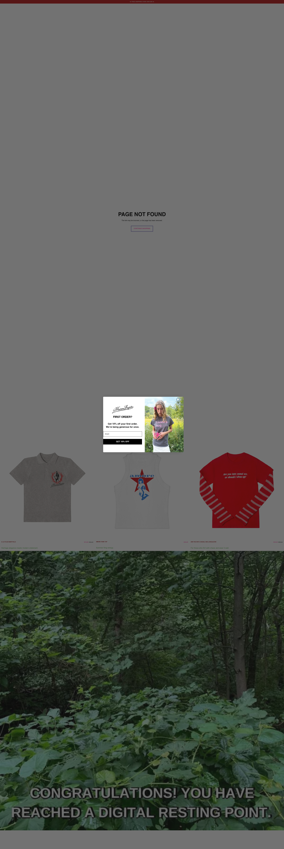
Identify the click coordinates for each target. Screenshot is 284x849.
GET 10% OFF (122, 442)
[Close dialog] (178, 399)
